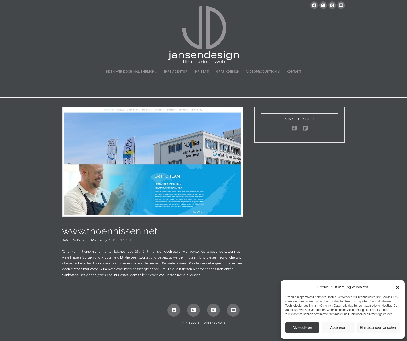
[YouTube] (341, 5)
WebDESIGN (121, 240)
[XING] (332, 5)
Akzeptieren (302, 327)
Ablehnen (338, 327)
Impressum (190, 322)
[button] (397, 287)
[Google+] (323, 5)
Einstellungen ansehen (378, 327)
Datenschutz (215, 322)
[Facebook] (314, 5)
